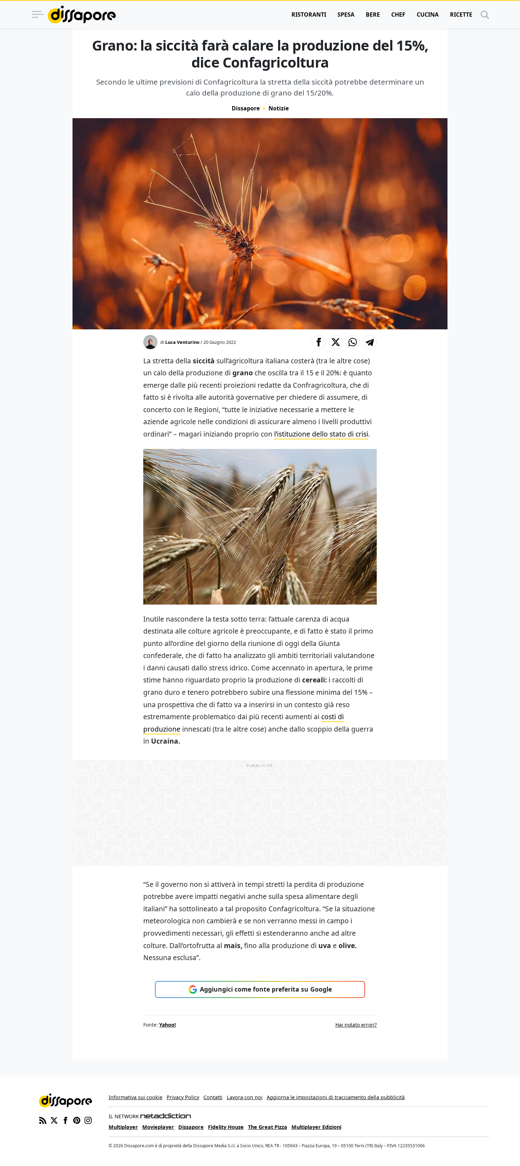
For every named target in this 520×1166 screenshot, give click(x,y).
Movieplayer (158, 1127)
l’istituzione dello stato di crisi (321, 434)
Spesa (345, 14)
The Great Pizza (267, 1127)
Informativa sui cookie (135, 1097)
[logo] (82, 14)
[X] (54, 1120)
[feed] (42, 1120)
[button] (319, 342)
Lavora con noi (244, 1097)
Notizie (278, 108)
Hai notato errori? (356, 1024)
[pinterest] (76, 1120)
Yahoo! (167, 1024)
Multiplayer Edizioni (316, 1127)
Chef (398, 14)
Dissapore (246, 108)
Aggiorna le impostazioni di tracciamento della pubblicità (336, 1097)
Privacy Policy (183, 1097)
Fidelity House (226, 1127)
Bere (373, 14)
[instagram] (88, 1120)
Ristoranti (308, 14)
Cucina (428, 14)
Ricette (461, 14)
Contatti (213, 1097)
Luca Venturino (182, 342)
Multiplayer (123, 1127)
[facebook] (65, 1120)
